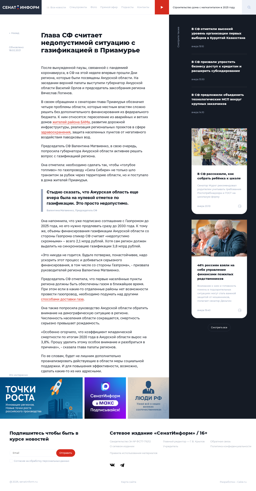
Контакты (143, 7)
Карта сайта (128, 481)
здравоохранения (55, 132)
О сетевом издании (122, 446)
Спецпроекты (78, 7)
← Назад (14, 32)
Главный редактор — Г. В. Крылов (184, 441)
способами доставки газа (62, 299)
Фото (94, 7)
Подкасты (127, 7)
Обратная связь (220, 441)
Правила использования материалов (133, 452)
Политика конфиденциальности (230, 446)
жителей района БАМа (71, 122)
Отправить (65, 452)
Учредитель (170, 446)
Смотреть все (219, 327)
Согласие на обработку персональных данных (41, 461)
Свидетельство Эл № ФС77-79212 (130, 441)
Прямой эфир (109, 7)
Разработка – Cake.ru (233, 481)
